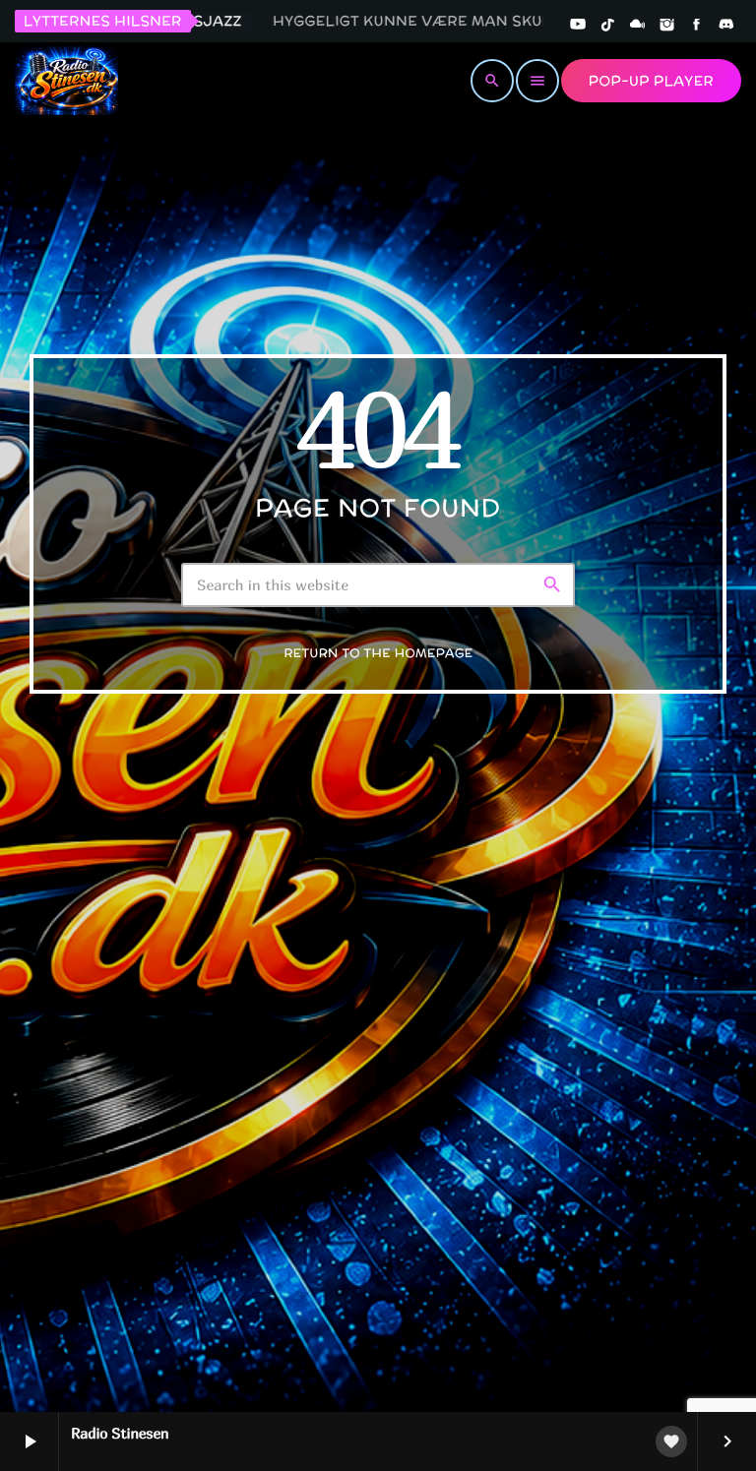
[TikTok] (607, 25)
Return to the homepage (378, 653)
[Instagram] (667, 25)
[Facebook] (697, 25)
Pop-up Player (651, 81)
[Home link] (66, 80)
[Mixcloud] (638, 25)
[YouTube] (578, 25)
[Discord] (726, 25)
